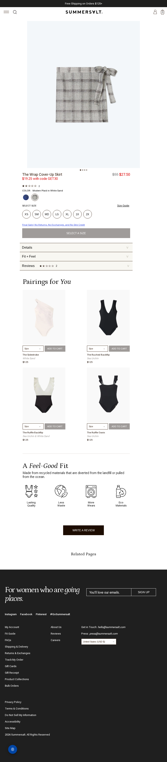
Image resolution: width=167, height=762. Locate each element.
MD (47, 214)
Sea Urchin (93, 358)
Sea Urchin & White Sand (36, 436)
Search (15, 12)
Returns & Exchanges (17, 653)
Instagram (11, 614)
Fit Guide (10, 633)
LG (57, 214)
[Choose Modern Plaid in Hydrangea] (26, 197)
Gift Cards (10, 666)
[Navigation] (6, 12)
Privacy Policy (13, 702)
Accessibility (12, 721)
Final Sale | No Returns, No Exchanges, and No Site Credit (53, 224)
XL (67, 214)
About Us (56, 627)
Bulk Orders (12, 685)
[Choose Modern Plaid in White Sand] (34, 197)
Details (75, 247)
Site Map (10, 728)
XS (26, 214)
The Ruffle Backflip (33, 432)
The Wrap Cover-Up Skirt (42, 174)
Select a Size (76, 233)
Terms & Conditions (17, 708)
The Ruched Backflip (98, 354)
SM (37, 214)
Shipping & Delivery (16, 646)
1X (77, 214)
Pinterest (41, 614)
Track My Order (14, 659)
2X (87, 214)
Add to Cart (55, 348)
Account (155, 12)
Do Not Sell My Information (20, 715)
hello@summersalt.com (111, 627)
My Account (12, 627)
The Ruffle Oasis (96, 432)
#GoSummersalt (60, 614)
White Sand (29, 358)
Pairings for (47, 282)
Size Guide (123, 205)
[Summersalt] (83, 12)
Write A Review (84, 530)
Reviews (56, 633)
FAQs (8, 640)
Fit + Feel (75, 256)
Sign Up (143, 592)
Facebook (26, 614)
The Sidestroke (31, 354)
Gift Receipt (12, 672)
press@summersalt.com (103, 633)
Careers (55, 640)
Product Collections (17, 679)
